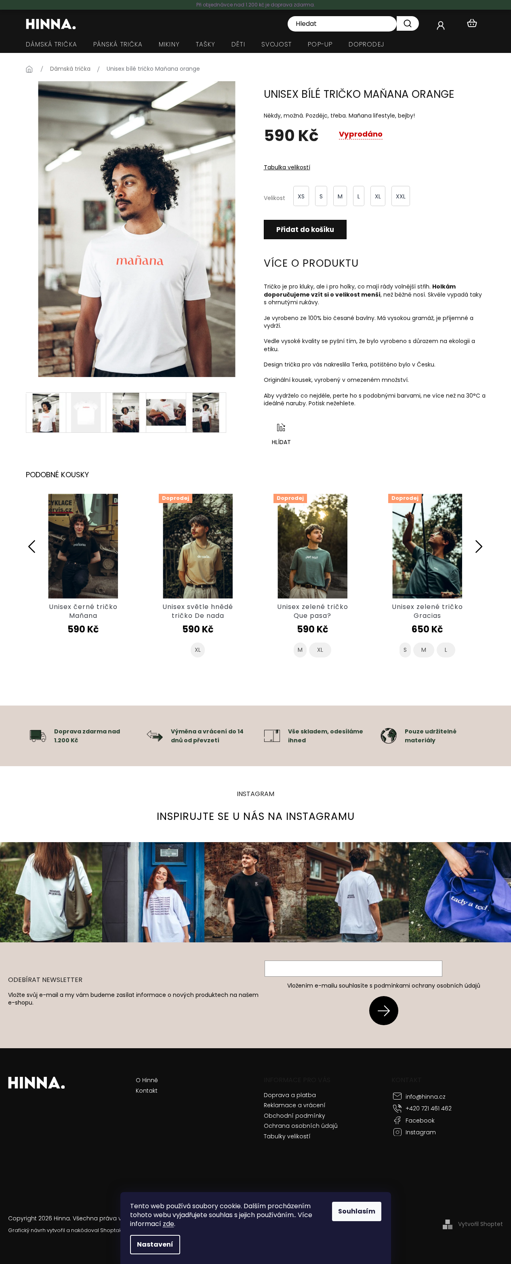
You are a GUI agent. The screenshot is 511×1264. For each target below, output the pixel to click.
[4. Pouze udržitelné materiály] (389, 735)
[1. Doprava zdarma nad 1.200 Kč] (38, 735)
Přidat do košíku (305, 229)
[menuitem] (51, 44)
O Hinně (147, 1080)
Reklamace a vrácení (295, 1105)
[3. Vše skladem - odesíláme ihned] (272, 735)
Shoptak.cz (114, 1230)
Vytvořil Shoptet (480, 1224)
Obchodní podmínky (294, 1116)
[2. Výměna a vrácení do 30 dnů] (155, 735)
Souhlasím (356, 1211)
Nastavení (155, 1244)
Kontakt (147, 1091)
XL (198, 650)
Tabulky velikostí (287, 1136)
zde (168, 1223)
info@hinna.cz (426, 1097)
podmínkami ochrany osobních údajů (427, 986)
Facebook (420, 1121)
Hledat (408, 23)
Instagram (421, 1132)
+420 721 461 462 (429, 1108)
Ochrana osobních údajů (301, 1126)
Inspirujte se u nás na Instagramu (256, 817)
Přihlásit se (386, 1010)
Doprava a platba (290, 1095)
